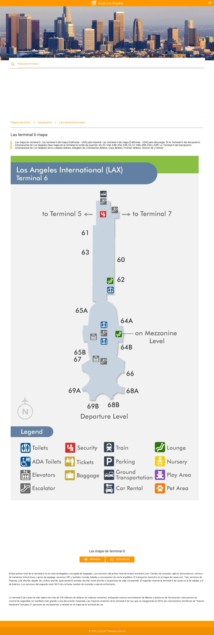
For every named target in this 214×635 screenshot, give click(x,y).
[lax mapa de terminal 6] (105, 499)
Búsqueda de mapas (28, 63)
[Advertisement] (105, 95)
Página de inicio (20, 122)
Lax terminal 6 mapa (72, 122)
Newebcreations (116, 631)
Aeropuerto (45, 122)
